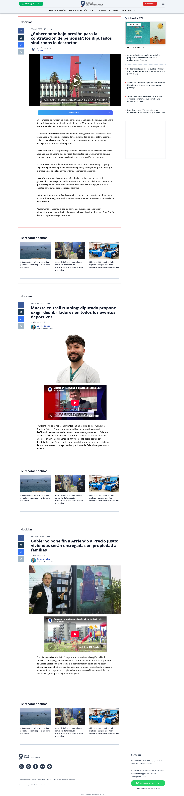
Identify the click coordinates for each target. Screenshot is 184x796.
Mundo (102, 10)
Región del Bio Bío (78, 10)
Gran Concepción (57, 10)
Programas (127, 10)
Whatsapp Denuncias (32, 4)
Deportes (113, 10)
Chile (93, 10)
